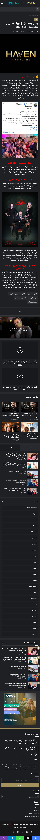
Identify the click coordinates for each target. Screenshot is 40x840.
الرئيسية (34, 15)
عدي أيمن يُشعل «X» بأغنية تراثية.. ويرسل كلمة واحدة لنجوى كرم (10, 436)
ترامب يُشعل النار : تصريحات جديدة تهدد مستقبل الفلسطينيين (15, 489)
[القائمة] (2, 4)
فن (30, 15)
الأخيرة (10, 447)
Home (35, 810)
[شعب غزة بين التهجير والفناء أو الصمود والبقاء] (32, 482)
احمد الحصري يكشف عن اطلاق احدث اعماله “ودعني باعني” (30, 415)
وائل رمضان (32, 302)
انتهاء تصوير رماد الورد (17, 294)
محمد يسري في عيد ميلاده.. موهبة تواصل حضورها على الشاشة (20, 329)
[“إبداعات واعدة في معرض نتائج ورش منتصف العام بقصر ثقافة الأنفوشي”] (32, 465)
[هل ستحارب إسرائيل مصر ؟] (32, 474)
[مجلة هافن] (21, 3)
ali (36, 31)
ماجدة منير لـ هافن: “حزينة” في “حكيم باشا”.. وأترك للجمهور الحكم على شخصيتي (15, 456)
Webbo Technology (20, 827)
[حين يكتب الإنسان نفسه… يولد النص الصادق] (29, 427)
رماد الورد (33, 298)
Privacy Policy (32, 813)
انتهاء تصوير (32, 294)
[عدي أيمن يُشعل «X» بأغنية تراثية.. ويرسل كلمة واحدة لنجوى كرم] (10, 427)
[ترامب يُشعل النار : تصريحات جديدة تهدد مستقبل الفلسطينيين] (32, 491)
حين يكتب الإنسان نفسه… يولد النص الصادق (30, 435)
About (35, 807)
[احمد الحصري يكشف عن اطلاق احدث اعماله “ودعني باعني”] (29, 407)
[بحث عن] (38, 4)
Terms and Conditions (30, 816)
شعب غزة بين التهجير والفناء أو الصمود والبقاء (16, 481)
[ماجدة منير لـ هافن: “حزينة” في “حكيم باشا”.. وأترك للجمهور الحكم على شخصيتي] (32, 456)
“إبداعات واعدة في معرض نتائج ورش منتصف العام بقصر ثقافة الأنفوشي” (14, 464)
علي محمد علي (20, 298)
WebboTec (5, 824)
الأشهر (30, 447)
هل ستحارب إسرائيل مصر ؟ (17, 471)
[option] (20, 327)
